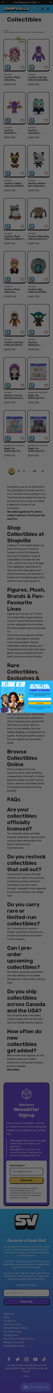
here (43, 708)
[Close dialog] (51, 681)
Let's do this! (39, 703)
